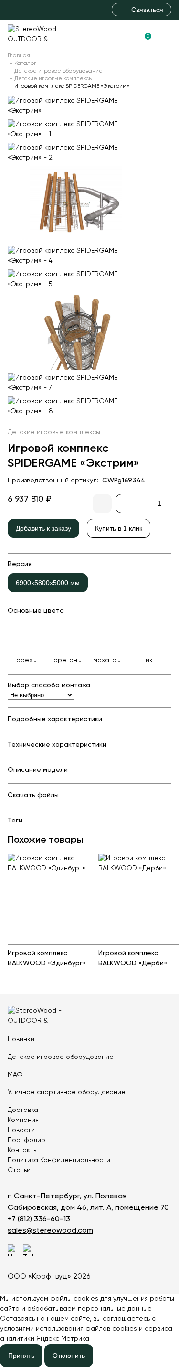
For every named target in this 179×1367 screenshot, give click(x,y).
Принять (21, 1355)
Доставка (23, 1110)
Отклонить (69, 1355)
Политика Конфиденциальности (59, 1160)
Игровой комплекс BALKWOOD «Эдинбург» (47, 958)
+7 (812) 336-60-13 (39, 1219)
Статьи (19, 1170)
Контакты (23, 1150)
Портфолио (26, 1140)
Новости (21, 1130)
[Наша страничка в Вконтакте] (13, 1250)
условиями (17, 1328)
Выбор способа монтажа (49, 685)
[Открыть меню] (165, 33)
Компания (23, 1120)
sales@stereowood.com (50, 1231)
